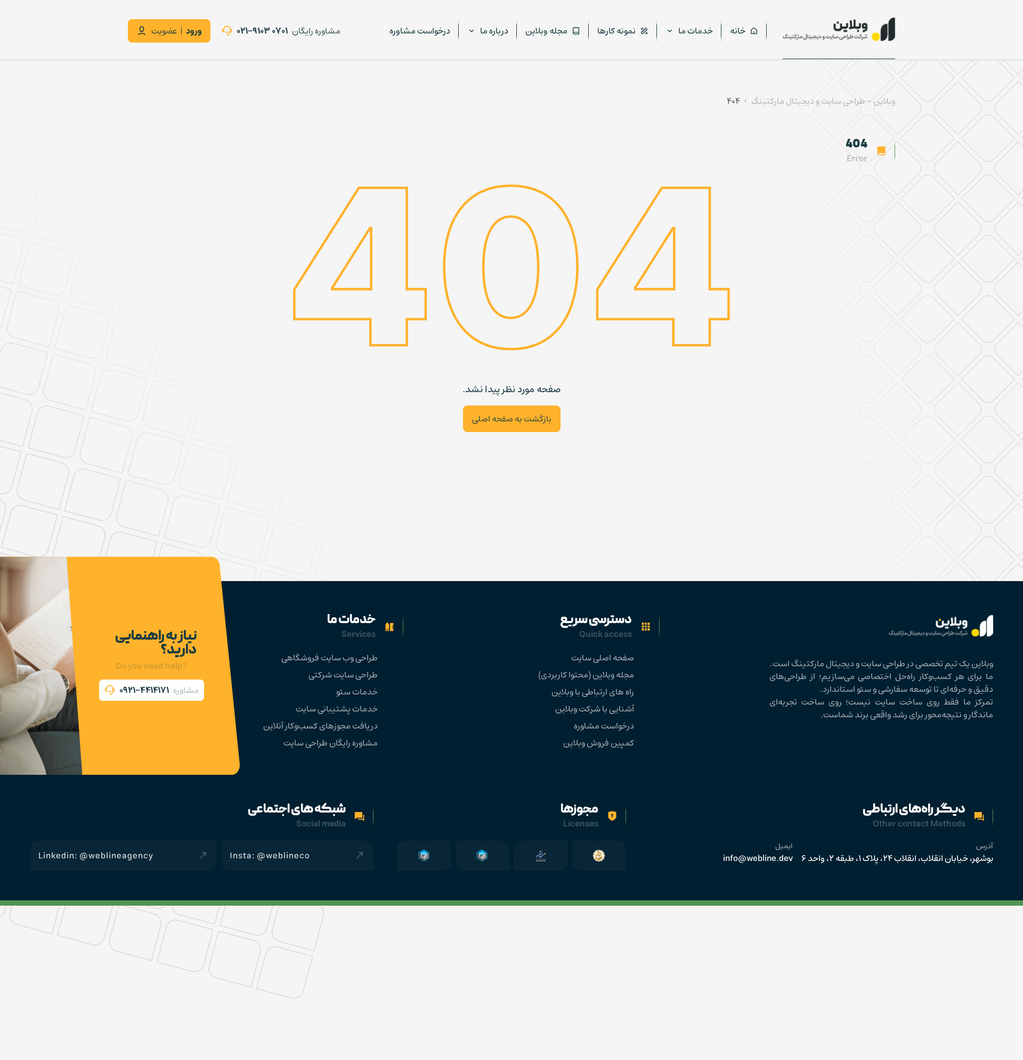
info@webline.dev (758, 858)
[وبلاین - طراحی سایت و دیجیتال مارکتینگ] (839, 29)
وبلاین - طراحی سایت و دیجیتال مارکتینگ (823, 101)
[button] (152, 690)
